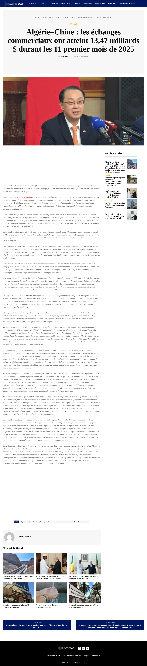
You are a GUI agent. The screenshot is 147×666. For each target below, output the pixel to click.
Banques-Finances (110, 201)
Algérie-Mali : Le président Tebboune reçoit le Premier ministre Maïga (113, 194)
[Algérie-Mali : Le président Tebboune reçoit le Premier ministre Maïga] (51, 563)
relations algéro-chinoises (79, 522)
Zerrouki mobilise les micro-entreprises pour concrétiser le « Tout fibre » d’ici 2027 (36, 626)
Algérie (22, 522)
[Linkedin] (83, 648)
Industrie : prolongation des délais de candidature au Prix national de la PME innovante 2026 (115, 182)
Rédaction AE (66, 56)
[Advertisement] (52, 167)
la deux (107, 160)
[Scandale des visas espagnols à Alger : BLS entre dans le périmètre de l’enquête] (85, 592)
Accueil (37, 17)
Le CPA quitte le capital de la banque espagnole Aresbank (115, 205)
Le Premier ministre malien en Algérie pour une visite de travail (114, 216)
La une (107, 189)
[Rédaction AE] (10, 537)
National (51, 17)
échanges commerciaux (61, 522)
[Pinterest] (76, 65)
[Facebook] (66, 65)
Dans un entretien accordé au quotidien (23, 197)
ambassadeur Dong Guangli (36, 522)
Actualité (44, 17)
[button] (139, 4)
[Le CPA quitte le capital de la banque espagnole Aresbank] (132, 204)
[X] (71, 65)
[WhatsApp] (81, 65)
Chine (50, 522)
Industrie (107, 175)
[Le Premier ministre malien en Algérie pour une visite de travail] (85, 563)
